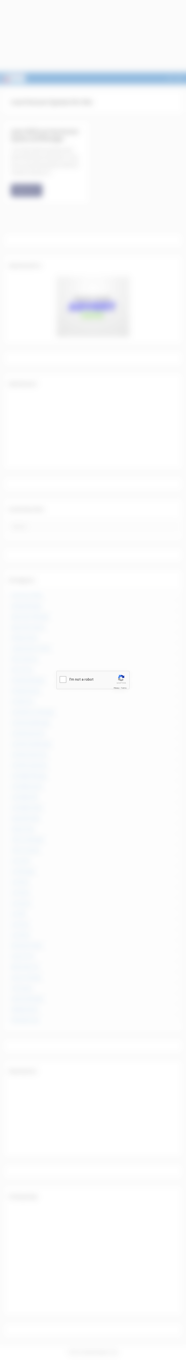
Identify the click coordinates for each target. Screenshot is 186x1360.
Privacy (116, 688)
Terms (124, 688)
